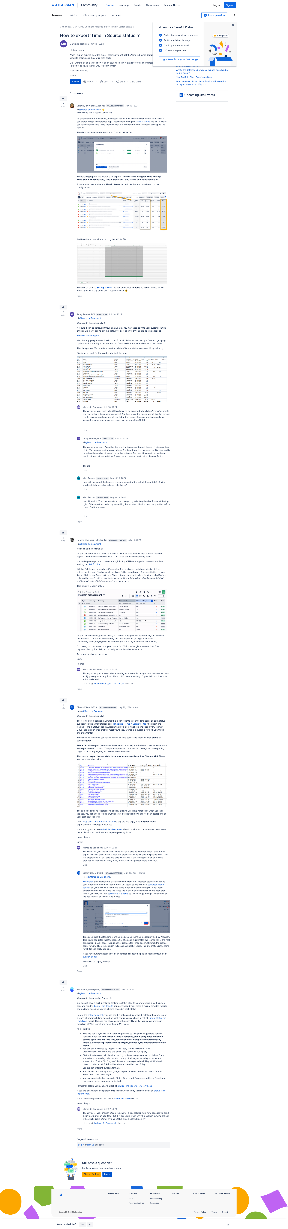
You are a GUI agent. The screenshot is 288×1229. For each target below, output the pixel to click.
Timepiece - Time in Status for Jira (129, 723)
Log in (216, 5)
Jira (81, 26)
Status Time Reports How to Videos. (134, 1086)
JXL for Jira (94, 564)
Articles (116, 15)
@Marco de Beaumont (90, 109)
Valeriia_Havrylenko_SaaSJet (91, 105)
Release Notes (172, 4)
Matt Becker (89, 478)
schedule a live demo (118, 893)
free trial (105, 287)
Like (85, 430)
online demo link (95, 1015)
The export (88, 881)
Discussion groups (94, 15)
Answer (75, 81)
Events (137, 4)
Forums (109, 4)
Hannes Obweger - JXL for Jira (92, 540)
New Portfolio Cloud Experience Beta (194, 77)
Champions (152, 4)
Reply (79, 296)
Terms (214, 1212)
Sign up (230, 5)
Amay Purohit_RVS (86, 314)
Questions (89, 26)
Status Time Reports (103, 1006)
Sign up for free (91, 1174)
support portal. (90, 956)
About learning (156, 1198)
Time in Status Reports (88, 335)
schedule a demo (122, 1098)
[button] (122, 154)
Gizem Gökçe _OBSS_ (87, 707)
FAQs (131, 1198)
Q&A (73, 15)
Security (225, 1212)
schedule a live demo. (111, 829)
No (89, 1224)
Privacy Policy (200, 1212)
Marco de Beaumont (79, 43)
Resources (154, 1203)
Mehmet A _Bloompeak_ (88, 989)
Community (89, 5)
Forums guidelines (136, 1203)
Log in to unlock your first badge (179, 59)
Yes (82, 1224)
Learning (124, 4)
